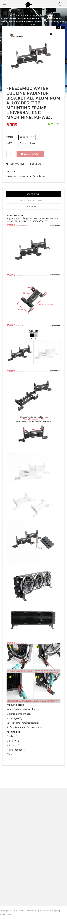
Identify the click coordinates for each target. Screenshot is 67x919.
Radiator (20, 15)
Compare (36, 164)
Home (10, 15)
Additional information (33, 200)
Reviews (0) (33, 206)
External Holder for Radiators (42, 15)
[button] (27, 137)
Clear (21, 148)
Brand (9, 137)
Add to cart (32, 154)
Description (33, 194)
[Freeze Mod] (39, 6)
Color (9, 142)
